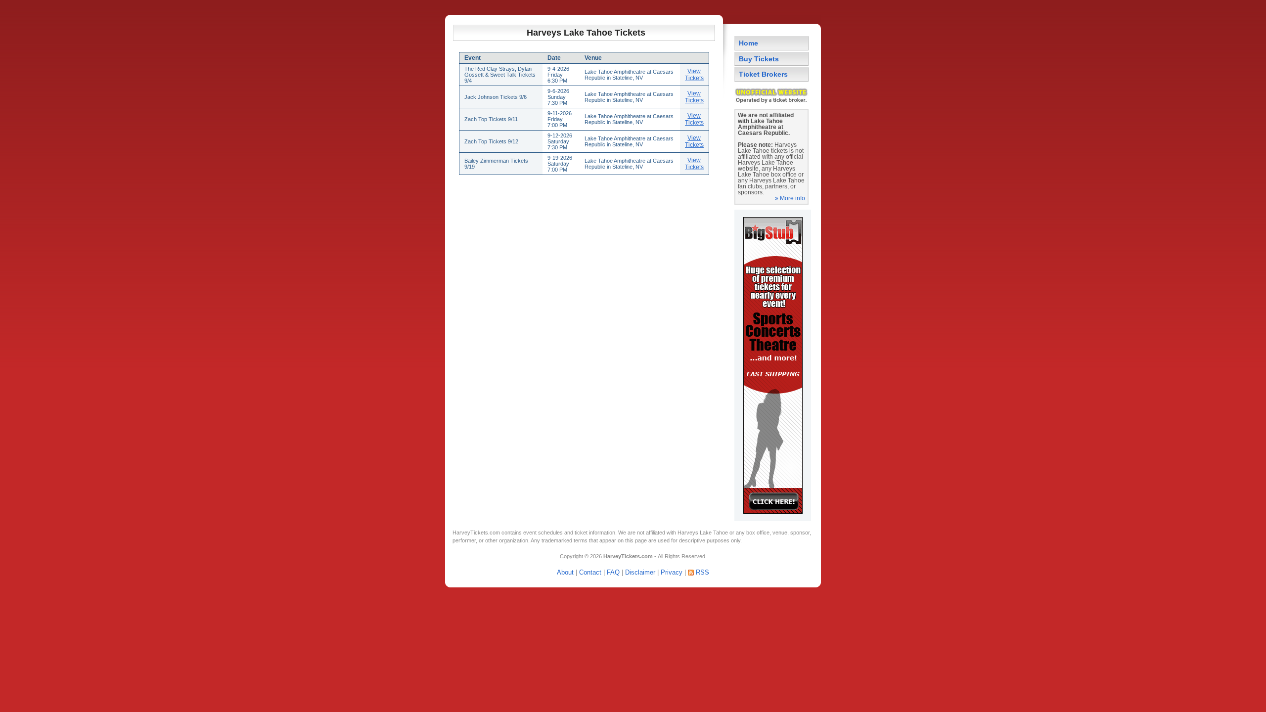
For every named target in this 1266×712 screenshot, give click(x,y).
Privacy (671, 572)
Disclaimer (640, 572)
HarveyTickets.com (476, 532)
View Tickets (694, 75)
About (565, 572)
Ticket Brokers (763, 74)
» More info (790, 198)
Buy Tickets (759, 59)
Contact (590, 572)
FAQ (613, 572)
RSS (702, 572)
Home (748, 43)
